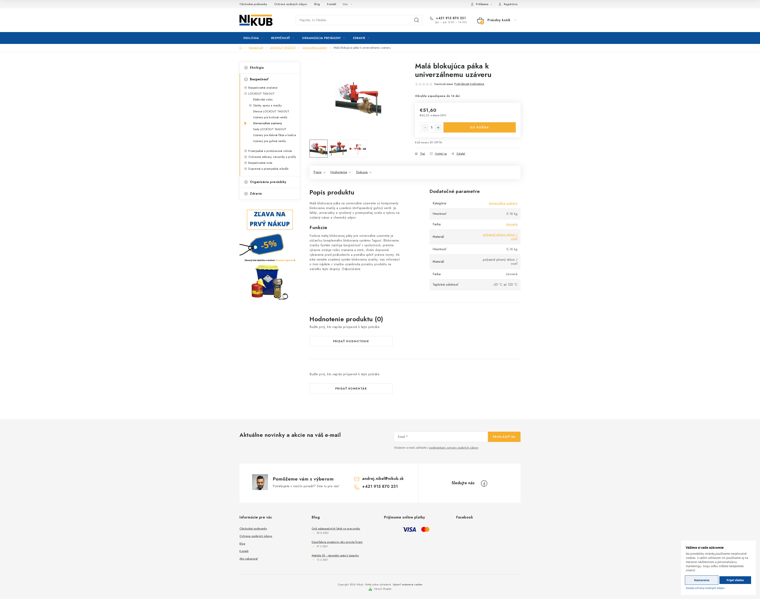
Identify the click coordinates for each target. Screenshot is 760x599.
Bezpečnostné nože (260, 163)
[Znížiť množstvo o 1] (425, 127)
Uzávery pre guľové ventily (269, 141)
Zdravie (256, 193)
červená (512, 224)
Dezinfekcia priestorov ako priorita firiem (337, 542)
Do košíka (479, 127)
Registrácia (511, 4)
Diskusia (362, 172)
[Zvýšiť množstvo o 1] (438, 127)
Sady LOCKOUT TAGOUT (269, 129)
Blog (317, 4)
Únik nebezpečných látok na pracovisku (336, 529)
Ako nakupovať (248, 559)
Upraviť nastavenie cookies (407, 584)
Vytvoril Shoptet (382, 589)
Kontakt (331, 4)
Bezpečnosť (259, 79)
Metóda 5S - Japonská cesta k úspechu (335, 555)
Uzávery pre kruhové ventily (270, 117)
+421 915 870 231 (450, 18)
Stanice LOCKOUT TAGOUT (271, 111)
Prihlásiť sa (504, 437)
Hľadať (416, 20)
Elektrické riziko (263, 99)
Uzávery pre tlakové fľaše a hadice (274, 135)
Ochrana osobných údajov (290, 4)
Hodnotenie (338, 172)
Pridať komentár (351, 388)
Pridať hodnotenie (351, 341)
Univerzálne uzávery (267, 123)
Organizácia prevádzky (268, 182)
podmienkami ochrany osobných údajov (454, 448)
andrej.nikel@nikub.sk (383, 478)
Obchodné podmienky (253, 4)
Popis (318, 172)
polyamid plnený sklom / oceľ (500, 236)
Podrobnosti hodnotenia (469, 84)
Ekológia (257, 67)
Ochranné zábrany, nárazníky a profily (272, 157)
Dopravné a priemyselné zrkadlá (268, 169)
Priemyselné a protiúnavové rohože (270, 151)
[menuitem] (253, 38)
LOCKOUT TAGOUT (261, 94)
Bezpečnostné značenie (262, 88)
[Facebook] (484, 483)
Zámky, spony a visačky (267, 105)
